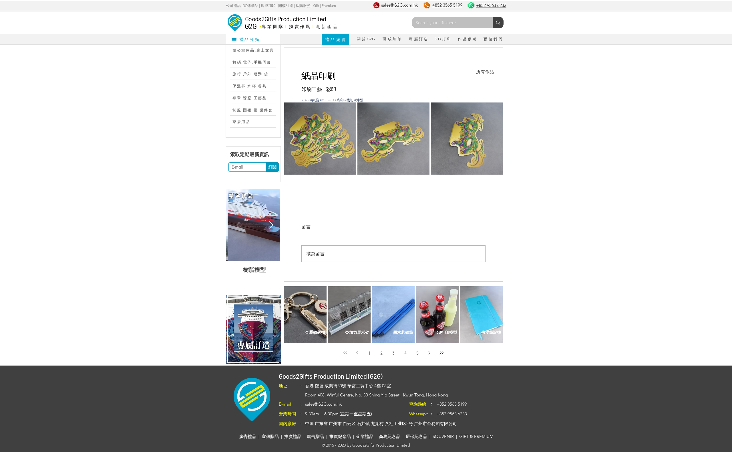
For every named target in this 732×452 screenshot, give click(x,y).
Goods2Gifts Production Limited (285, 18)
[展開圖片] (320, 138)
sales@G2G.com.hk (323, 404)
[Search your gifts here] (498, 22)
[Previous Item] (235, 225)
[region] (253, 329)
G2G (250, 26)
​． (260, 25)
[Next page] (429, 353)
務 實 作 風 (299, 26)
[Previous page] (357, 353)
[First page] (345, 353)
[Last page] (441, 353)
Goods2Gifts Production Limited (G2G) (330, 376)
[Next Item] (271, 225)
